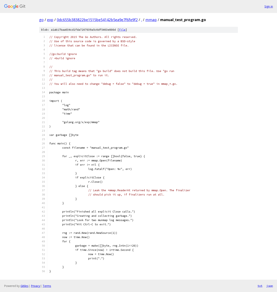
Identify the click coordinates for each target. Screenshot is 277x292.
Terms (47, 286)
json (269, 286)
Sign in (268, 6)
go (41, 19)
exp (50, 19)
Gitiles (24, 286)
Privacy (35, 286)
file (122, 29)
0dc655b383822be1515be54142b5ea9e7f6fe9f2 (97, 19)
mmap (151, 19)
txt (260, 286)
